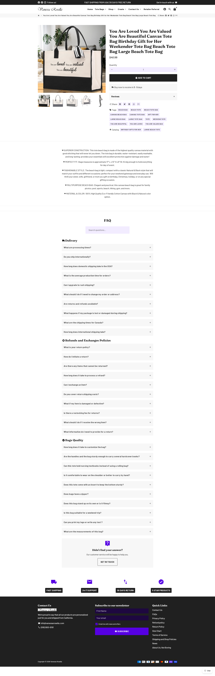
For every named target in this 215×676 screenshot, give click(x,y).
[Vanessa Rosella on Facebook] (39, 2)
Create (122, 9)
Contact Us (135, 9)
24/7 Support (89, 590)
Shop (112, 9)
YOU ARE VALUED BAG (154, 124)
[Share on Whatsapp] (174, 15)
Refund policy (158, 622)
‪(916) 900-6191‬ (46, 627)
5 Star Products (161, 590)
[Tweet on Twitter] (168, 15)
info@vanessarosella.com (51, 623)
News (154, 643)
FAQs (154, 614)
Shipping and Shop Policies (164, 639)
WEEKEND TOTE (159, 119)
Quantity (113, 65)
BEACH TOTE (136, 110)
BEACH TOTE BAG (151, 110)
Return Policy (158, 626)
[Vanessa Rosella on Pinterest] (42, 2)
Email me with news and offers (109, 624)
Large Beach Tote (152, 130)
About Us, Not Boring (161, 647)
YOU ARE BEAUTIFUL (118, 124)
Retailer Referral (151, 9)
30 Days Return (125, 590)
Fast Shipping (54, 590)
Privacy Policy (158, 618)
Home (90, 9)
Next (102, 58)
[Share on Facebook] (166, 15)
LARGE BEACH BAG (117, 119)
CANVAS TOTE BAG (137, 115)
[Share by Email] (176, 15)
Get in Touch (107, 562)
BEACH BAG (123, 110)
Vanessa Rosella (56, 662)
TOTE (148, 119)
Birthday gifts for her (131, 130)
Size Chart (156, 631)
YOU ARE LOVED (136, 124)
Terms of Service (159, 635)
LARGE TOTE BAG (135, 119)
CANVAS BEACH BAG (118, 115)
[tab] (143, 96)
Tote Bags (101, 9)
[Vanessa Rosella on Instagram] (45, 2)
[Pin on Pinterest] (171, 15)
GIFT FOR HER (153, 115)
